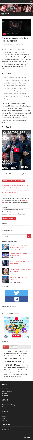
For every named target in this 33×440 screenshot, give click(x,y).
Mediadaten (5, 395)
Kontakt (4, 393)
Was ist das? (5, 429)
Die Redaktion (6, 389)
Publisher (13, 347)
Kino (11, 180)
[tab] (6, 347)
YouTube (4, 420)
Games (6, 347)
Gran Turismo (6, 180)
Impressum (5, 407)
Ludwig (21, 249)
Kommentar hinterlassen (9, 218)
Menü (7, 13)
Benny (18, 44)
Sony (15, 180)
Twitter (4, 418)
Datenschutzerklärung (8, 405)
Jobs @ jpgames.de (7, 391)
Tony (20, 266)
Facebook (5, 416)
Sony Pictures (21, 180)
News (4, 34)
